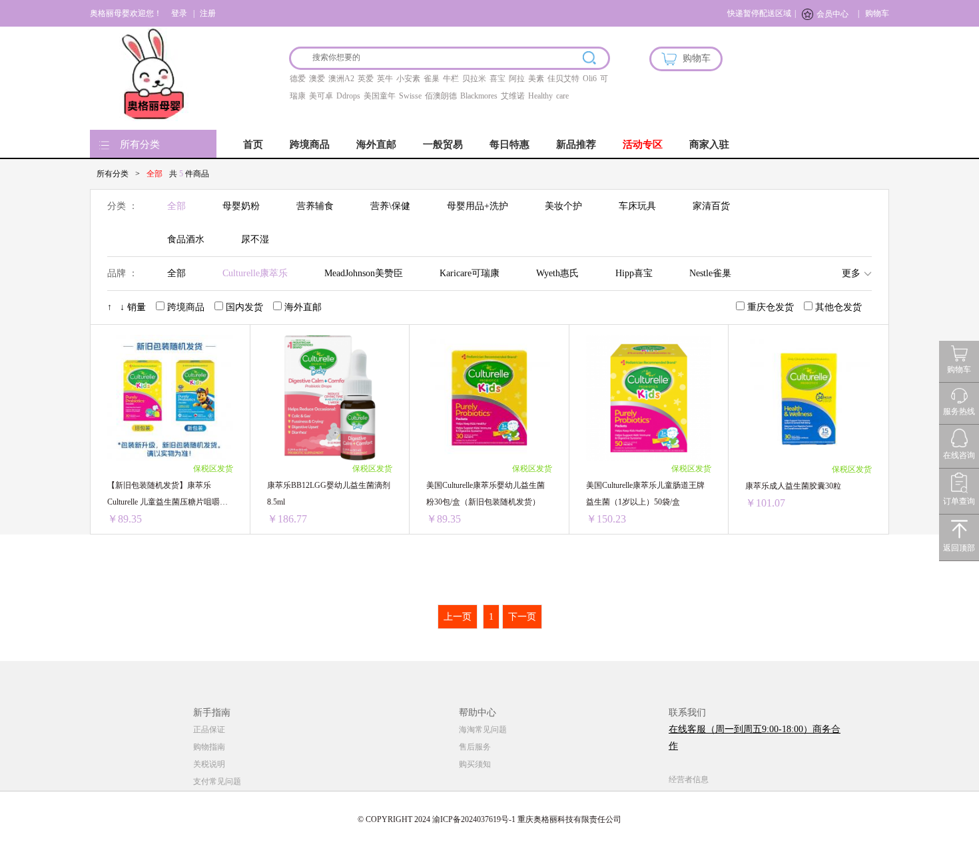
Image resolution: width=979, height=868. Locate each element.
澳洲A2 (341, 78)
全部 (176, 206)
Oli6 (590, 78)
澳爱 (317, 78)
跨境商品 (310, 144)
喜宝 (497, 78)
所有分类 (140, 144)
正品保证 (209, 729)
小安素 (408, 78)
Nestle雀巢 (710, 273)
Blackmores (478, 96)
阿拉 (517, 78)
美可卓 (321, 96)
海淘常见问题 (483, 729)
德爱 (298, 78)
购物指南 (209, 747)
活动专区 (643, 144)
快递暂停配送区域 (759, 13)
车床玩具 (637, 206)
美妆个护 (563, 206)
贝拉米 (474, 78)
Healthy (540, 96)
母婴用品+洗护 (477, 206)
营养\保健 (390, 206)
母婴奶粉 (241, 206)
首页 (253, 144)
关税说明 (209, 764)
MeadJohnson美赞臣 (363, 273)
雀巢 (432, 78)
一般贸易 (443, 144)
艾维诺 (513, 96)
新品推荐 (576, 144)
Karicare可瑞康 (469, 273)
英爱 (366, 78)
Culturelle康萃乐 (255, 273)
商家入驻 (709, 144)
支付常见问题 (217, 781)
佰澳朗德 (441, 96)
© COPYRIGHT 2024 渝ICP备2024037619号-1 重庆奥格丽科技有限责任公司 (489, 819)
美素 (536, 78)
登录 (179, 13)
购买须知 (475, 764)
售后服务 (475, 747)
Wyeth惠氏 (557, 273)
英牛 (385, 78)
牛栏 (451, 78)
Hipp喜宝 (634, 273)
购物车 (877, 13)
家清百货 (711, 206)
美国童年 (380, 96)
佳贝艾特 (563, 78)
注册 (208, 13)
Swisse (410, 96)
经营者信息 (689, 779)
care (562, 96)
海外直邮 (376, 144)
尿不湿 (255, 239)
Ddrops (348, 96)
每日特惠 (509, 144)
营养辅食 (315, 206)
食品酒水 (185, 239)
